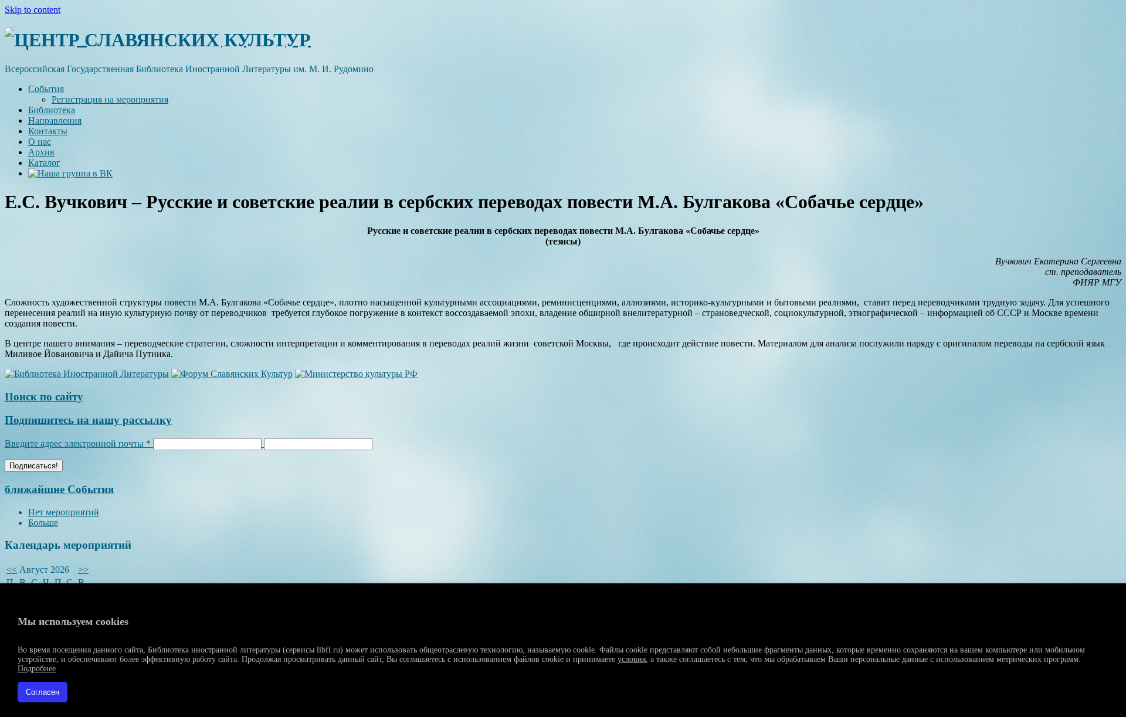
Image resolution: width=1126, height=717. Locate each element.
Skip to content (32, 10)
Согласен (42, 692)
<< (11, 570)
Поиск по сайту (44, 396)
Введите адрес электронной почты (78, 443)
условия (632, 659)
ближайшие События (59, 489)
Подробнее (37, 668)
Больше (43, 523)
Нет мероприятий (63, 512)
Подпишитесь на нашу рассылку (88, 420)
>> (83, 570)
